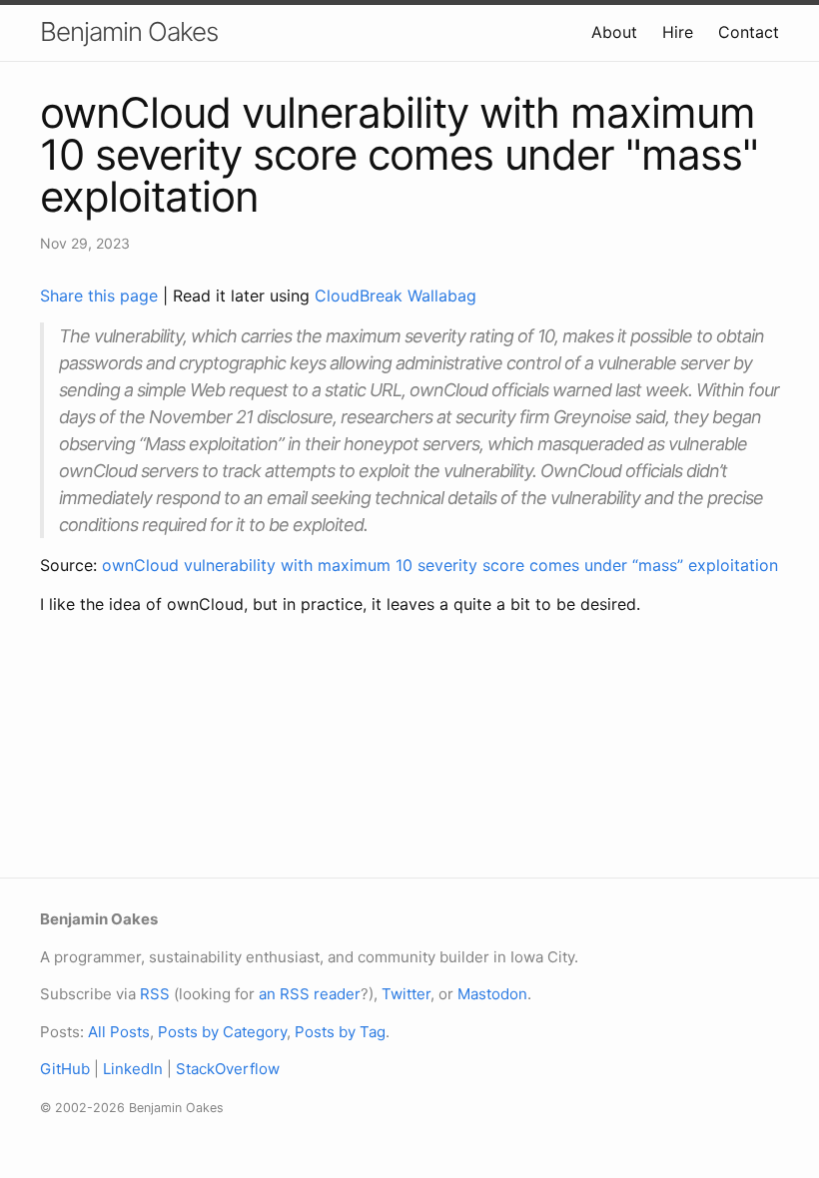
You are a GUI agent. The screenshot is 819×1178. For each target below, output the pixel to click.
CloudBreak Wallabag (395, 295)
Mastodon (492, 993)
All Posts (119, 1031)
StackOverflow (228, 1068)
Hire (677, 32)
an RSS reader (310, 993)
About (614, 32)
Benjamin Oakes (129, 31)
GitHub (65, 1068)
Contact (748, 32)
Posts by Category (222, 1031)
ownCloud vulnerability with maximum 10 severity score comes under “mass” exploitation (440, 565)
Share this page (101, 295)
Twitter (406, 993)
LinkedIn (133, 1068)
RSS (155, 993)
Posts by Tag (340, 1031)
